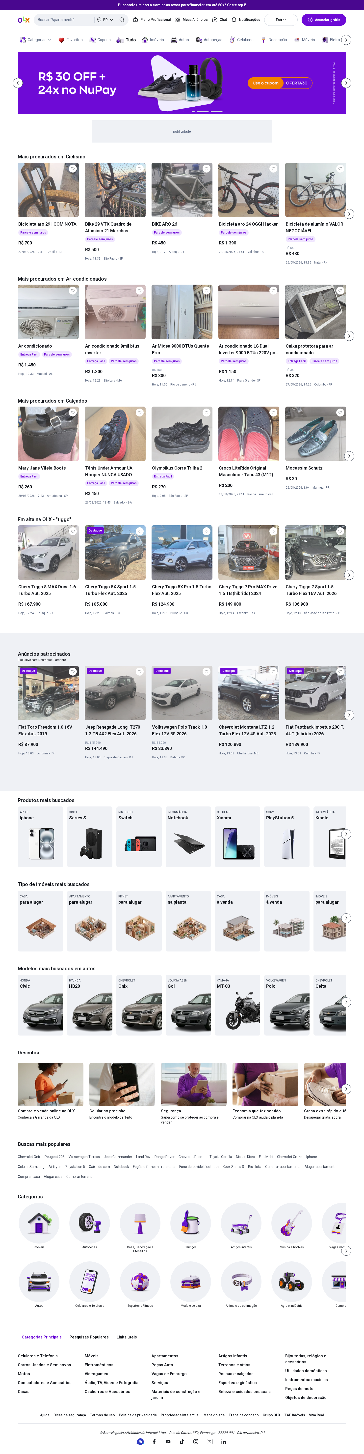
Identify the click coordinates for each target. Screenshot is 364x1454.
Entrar (281, 20)
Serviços (160, 1382)
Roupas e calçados (236, 1373)
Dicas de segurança (69, 1415)
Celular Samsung (31, 1167)
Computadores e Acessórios (45, 1382)
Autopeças (213, 39)
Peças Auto (162, 1365)
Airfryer (55, 1167)
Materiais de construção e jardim (176, 1394)
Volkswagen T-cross (84, 1157)
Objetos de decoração (306, 1397)
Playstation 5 (75, 1167)
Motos (24, 1373)
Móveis (308, 39)
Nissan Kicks (245, 1157)
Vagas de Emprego (169, 1373)
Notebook (121, 1167)
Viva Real (316, 1415)
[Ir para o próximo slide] (349, 214)
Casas (23, 1391)
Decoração (277, 39)
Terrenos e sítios (234, 1365)
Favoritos (74, 39)
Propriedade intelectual (180, 1415)
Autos (184, 39)
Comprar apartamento (283, 1167)
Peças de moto (299, 1388)
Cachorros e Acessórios (107, 1391)
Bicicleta (254, 1167)
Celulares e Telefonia (38, 1356)
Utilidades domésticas (306, 1370)
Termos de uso (102, 1415)
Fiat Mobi (266, 1157)
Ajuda (45, 1415)
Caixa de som (99, 1167)
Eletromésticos (99, 1365)
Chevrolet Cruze (289, 1157)
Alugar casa (53, 1177)
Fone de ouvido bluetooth (199, 1167)
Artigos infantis (232, 1356)
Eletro (335, 39)
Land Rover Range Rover (155, 1157)
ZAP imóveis (294, 1415)
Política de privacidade (138, 1415)
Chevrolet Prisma (192, 1157)
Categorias (37, 39)
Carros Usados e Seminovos (44, 1365)
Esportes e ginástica (237, 1382)
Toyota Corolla (220, 1157)
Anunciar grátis (327, 20)
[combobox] (81, 20)
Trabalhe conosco (244, 1415)
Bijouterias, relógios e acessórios (305, 1359)
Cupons (104, 39)
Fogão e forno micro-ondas (154, 1167)
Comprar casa (29, 1177)
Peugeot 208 (55, 1157)
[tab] (42, 1337)
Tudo (131, 39)
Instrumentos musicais (306, 1379)
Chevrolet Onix (29, 1157)
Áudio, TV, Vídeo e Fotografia (111, 1382)
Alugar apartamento (321, 1167)
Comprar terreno (79, 1177)
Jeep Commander (118, 1157)
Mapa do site (214, 1415)
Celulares (245, 39)
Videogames (96, 1373)
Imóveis (157, 39)
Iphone (311, 1157)
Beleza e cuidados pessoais (244, 1391)
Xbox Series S (233, 1167)
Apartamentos (165, 1356)
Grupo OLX (271, 1415)
